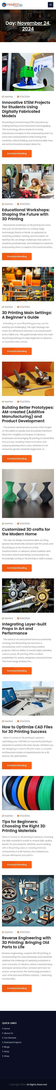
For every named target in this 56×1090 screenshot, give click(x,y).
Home (7, 1028)
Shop (6, 1056)
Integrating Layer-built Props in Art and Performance (24, 629)
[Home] (12, 4)
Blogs (7, 1047)
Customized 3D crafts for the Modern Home (26, 532)
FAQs (6, 1051)
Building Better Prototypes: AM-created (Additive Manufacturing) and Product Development (28, 414)
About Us (8, 1033)
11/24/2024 (25, 96)
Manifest (9, 96)
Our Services (10, 1037)
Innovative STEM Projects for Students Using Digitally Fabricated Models (26, 109)
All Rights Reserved (37, 1084)
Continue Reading (17, 153)
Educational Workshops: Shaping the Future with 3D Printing (25, 214)
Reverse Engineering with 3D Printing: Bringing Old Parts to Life (26, 942)
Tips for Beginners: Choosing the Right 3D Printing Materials (23, 826)
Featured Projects (12, 1042)
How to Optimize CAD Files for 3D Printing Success (27, 729)
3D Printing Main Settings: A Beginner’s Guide (27, 315)
